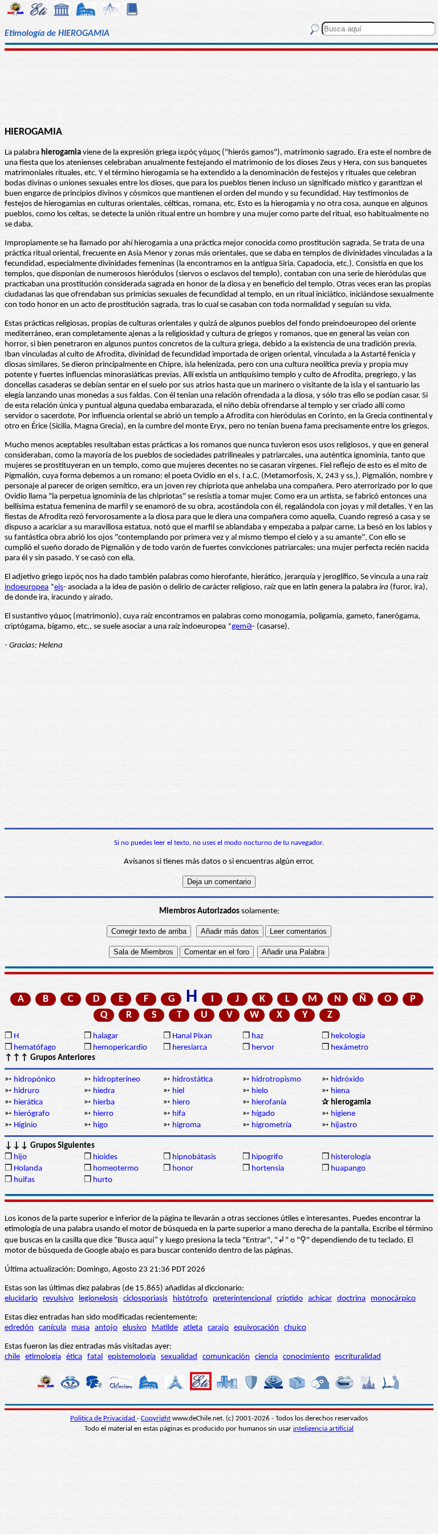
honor (182, 1168)
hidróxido (347, 1079)
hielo (260, 1091)
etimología (43, 1357)
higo (100, 1125)
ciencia (266, 1357)
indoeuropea (26, 587)
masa (80, 1327)
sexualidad (179, 1357)
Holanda (28, 1168)
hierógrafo (32, 1114)
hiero (181, 1102)
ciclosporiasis (145, 1298)
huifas (24, 1180)
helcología (348, 1036)
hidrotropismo (276, 1079)
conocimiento (306, 1357)
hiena (340, 1091)
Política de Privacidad (103, 1418)
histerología (351, 1157)
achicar (320, 1298)
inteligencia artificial (323, 1428)
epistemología (132, 1357)
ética (74, 1357)
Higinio (25, 1125)
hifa (178, 1114)
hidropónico (34, 1079)
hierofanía (269, 1102)
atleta (192, 1327)
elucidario (21, 1298)
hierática (28, 1102)
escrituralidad (358, 1357)
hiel (178, 1091)
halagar (105, 1036)
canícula (52, 1327)
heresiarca (189, 1047)
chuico (295, 1327)
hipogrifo (267, 1157)
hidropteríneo (116, 1079)
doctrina (351, 1298)
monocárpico (393, 1298)
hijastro (344, 1125)
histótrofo (190, 1298)
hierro (103, 1114)
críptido (290, 1298)
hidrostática (192, 1079)
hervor (263, 1047)
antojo (106, 1327)
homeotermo (116, 1168)
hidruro (26, 1091)
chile (12, 1357)
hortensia (268, 1168)
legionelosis (98, 1298)
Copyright (156, 1418)
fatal (95, 1357)
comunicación (226, 1357)
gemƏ (242, 626)
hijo (20, 1157)
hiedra (104, 1091)
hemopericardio (120, 1047)
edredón (19, 1327)
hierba (104, 1102)
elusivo (135, 1327)
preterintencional (242, 1298)
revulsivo (58, 1298)
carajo (218, 1327)
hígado (263, 1114)
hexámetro (349, 1047)
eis (58, 587)
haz (257, 1036)
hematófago (35, 1047)
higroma (186, 1125)
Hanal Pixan (192, 1036)
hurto (102, 1180)
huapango (348, 1168)
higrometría (271, 1125)
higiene (343, 1114)
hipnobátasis (194, 1157)
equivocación (256, 1327)
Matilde (165, 1327)
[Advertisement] (219, 86)
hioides (105, 1157)
